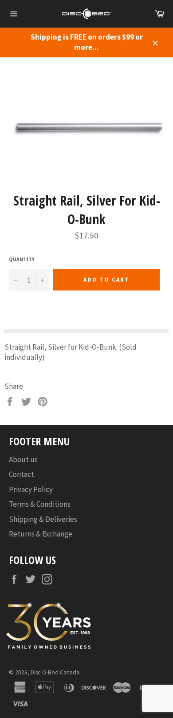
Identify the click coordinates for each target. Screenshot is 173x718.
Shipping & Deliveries (43, 519)
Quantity (22, 259)
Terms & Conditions (40, 504)
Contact (21, 474)
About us (23, 459)
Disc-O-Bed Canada (55, 672)
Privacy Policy (31, 489)
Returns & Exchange (40, 534)
